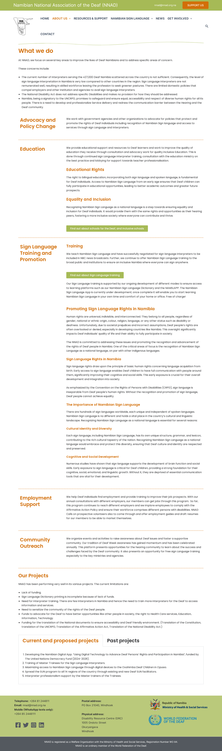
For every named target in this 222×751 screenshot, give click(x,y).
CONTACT (47, 34)
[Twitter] (26, 725)
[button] (196, 5)
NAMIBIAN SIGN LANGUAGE (130, 18)
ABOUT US (59, 18)
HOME (44, 18)
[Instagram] (34, 725)
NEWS (160, 18)
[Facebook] (18, 725)
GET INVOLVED (178, 18)
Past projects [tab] (123, 640)
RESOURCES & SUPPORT (91, 18)
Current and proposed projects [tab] (61, 640)
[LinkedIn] (41, 725)
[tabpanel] (111, 665)
